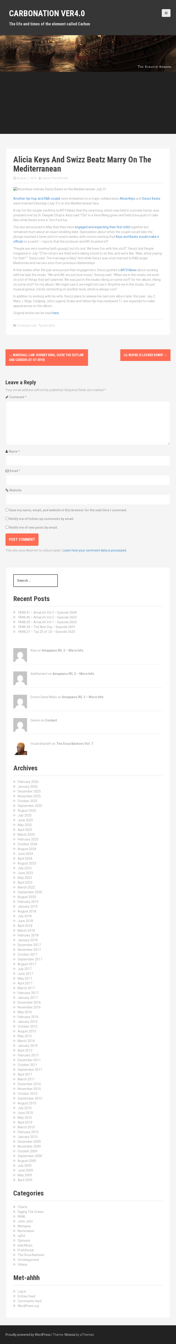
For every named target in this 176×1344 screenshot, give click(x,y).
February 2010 (28, 1132)
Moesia (70, 1334)
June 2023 (25, 873)
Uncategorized (28, 1260)
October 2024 (27, 844)
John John (25, 1221)
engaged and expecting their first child (102, 227)
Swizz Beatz (151, 198)
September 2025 (30, 806)
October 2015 (27, 1026)
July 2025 (25, 815)
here (55, 313)
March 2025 (26, 834)
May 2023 (25, 878)
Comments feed (29, 1301)
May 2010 (25, 1117)
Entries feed (26, 1296)
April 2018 (25, 926)
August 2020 (27, 897)
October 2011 (27, 1065)
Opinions (24, 1240)
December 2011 (29, 1060)
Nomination (26, 1231)
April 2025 (25, 830)
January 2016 (28, 1021)
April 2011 (25, 1074)
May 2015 (25, 1036)
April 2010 (25, 1122)
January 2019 (28, 906)
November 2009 (29, 1146)
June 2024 (25, 854)
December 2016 (29, 1002)
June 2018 (25, 921)
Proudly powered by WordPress (28, 1334)
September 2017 (30, 959)
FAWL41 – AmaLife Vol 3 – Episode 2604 (47, 612)
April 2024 (25, 858)
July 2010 (25, 1108)
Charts (22, 1207)
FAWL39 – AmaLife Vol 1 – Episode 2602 (47, 622)
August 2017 (27, 964)
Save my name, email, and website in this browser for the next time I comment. (68, 510)
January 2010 (28, 1137)
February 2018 (28, 935)
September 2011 (30, 1069)
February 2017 (28, 993)
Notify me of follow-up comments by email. (41, 519)
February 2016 (28, 1017)
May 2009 (25, 1175)
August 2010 (27, 1103)
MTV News (129, 270)
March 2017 (26, 988)
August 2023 (27, 863)
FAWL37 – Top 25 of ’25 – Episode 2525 (46, 632)
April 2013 (25, 1050)
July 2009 (25, 1165)
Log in (22, 1291)
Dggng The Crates (31, 1212)
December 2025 (29, 791)
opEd (21, 1236)
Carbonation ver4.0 (47, 13)
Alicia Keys (127, 198)
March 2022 (26, 887)
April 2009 (25, 1180)
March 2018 (26, 930)
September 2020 (30, 892)
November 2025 (29, 796)
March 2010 (26, 1127)
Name (14, 451)
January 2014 (28, 1045)
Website (15, 490)
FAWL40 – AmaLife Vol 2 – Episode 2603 (47, 617)
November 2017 (29, 950)
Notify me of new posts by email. (33, 527)
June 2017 (25, 974)
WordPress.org (28, 1306)
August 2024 (27, 849)
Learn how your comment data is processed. (95, 550)
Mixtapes (24, 1226)
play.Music (25, 1245)
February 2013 (28, 1055)
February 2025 (28, 839)
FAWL (22, 1216)
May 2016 (25, 1012)
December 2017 (29, 945)
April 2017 (25, 983)
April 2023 (25, 882)
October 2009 (27, 1151)
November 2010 (29, 1089)
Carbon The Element (54, 178)
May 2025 (25, 825)
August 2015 (27, 1031)
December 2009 (29, 1141)
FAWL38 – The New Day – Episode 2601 (46, 627)
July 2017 (25, 969)
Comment (18, 397)
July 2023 (25, 868)
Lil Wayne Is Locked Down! (145, 355)
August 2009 (27, 1161)
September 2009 (30, 1156)
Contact (51, 720)
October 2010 (27, 1093)
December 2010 (29, 1084)
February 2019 (28, 902)
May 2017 (25, 978)
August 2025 (27, 810)
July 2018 (25, 916)
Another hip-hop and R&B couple (36, 198)
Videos (23, 1264)
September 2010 (30, 1098)
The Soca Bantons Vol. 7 (74, 743)
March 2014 (26, 1041)
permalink (48, 325)
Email (15, 471)
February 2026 (28, 782)
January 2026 (28, 786)
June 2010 (25, 1113)
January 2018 (28, 940)
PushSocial (26, 1250)
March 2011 (26, 1079)
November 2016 (29, 1007)
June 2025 (25, 820)
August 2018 (27, 911)
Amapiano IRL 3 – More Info (62, 650)
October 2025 (27, 801)
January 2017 (28, 997)
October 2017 (27, 954)
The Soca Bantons (31, 1255)
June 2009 (25, 1170)
